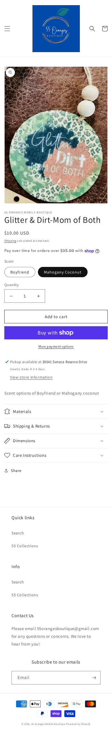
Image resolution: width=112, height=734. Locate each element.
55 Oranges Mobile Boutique (48, 723)
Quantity (11, 284)
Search (17, 533)
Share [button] (16, 470)
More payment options (56, 346)
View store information (31, 377)
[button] (7, 28)
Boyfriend (19, 272)
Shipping (10, 241)
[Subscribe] (94, 677)
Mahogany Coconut (63, 272)
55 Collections (24, 545)
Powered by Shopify (78, 723)
